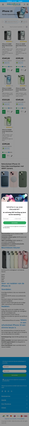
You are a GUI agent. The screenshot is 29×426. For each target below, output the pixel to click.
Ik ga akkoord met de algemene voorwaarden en (14, 227)
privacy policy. (6, 227)
